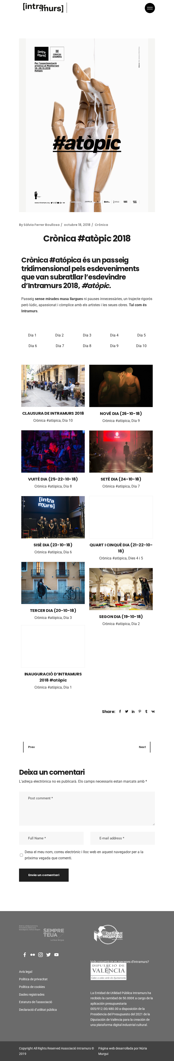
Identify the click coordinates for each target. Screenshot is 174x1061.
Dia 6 (33, 346)
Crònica (101, 225)
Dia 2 (60, 335)
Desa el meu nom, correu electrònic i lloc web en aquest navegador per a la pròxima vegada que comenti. (84, 855)
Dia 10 (141, 346)
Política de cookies (32, 987)
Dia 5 (141, 335)
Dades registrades (31, 994)
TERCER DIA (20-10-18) (53, 610)
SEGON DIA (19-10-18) (121, 616)
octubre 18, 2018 (77, 225)
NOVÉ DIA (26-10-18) (121, 413)
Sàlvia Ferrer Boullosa (42, 225)
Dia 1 (32, 335)
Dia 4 (114, 335)
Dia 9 (114, 346)
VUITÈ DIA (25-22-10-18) (53, 479)
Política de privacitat (33, 979)
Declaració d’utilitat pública (38, 1009)
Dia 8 (87, 346)
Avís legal (25, 971)
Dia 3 (87, 335)
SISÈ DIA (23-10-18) (53, 545)
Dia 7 (60, 346)
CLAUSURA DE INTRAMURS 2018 (53, 413)
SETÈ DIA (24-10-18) (121, 479)
